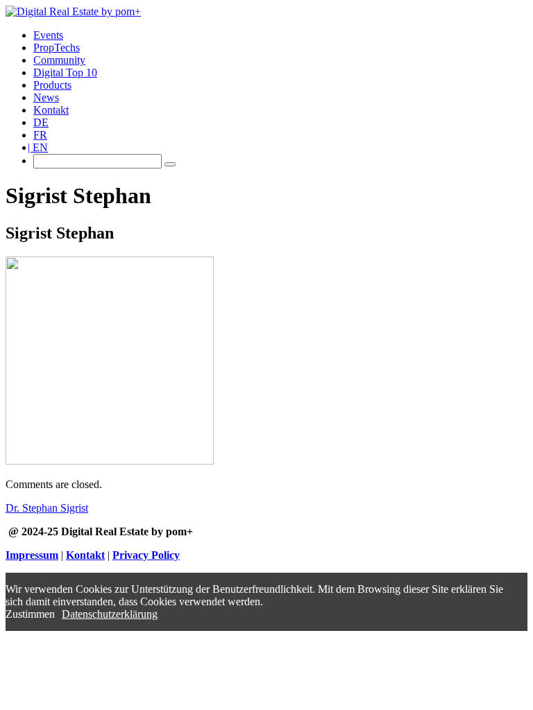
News (46, 97)
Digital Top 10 (65, 72)
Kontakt (51, 110)
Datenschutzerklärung (110, 614)
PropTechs (56, 47)
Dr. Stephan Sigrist (47, 508)
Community (59, 60)
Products (52, 85)
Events (48, 35)
